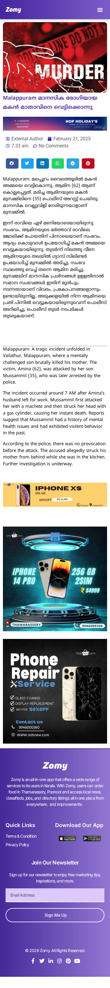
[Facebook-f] (33, 961)
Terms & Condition (21, 836)
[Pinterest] (68, 961)
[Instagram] (59, 961)
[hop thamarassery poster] (55, 129)
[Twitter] (42, 961)
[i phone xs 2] (55, 505)
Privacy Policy (17, 844)
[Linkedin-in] (50, 961)
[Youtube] (77, 961)
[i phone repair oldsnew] (55, 742)
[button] (100, 9)
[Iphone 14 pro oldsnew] (55, 629)
